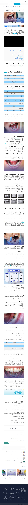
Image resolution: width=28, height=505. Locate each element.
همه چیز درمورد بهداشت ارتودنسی (18, 393)
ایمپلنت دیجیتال (5, 499)
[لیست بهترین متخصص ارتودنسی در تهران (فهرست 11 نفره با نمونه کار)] (24, 452)
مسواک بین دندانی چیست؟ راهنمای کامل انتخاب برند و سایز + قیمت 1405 (21, 478)
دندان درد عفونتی (5, 498)
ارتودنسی (19, 6)
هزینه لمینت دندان (17, 489)
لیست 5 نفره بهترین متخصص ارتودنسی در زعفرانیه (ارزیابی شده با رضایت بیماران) (11, 478)
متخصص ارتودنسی (11, 499)
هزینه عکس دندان (17, 497)
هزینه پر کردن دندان (17, 496)
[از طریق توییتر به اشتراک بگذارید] (16, 428)
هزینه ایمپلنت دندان (17, 490)
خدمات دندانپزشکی (22, 6)
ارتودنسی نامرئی (15, 33)
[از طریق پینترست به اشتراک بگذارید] (12, 428)
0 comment (7, 10)
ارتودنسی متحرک (17, 138)
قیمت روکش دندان (17, 491)
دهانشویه (16, 298)
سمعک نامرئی (12, 500)
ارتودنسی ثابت (5, 72)
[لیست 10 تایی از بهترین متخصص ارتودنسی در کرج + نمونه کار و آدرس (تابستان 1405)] (24, 461)
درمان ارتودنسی (18, 65)
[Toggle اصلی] (25, 1)
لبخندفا (25, 6)
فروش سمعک (5, 500)
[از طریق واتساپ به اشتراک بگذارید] (17, 428)
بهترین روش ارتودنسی (11, 496)
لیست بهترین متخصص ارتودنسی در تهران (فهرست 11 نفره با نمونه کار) (14, 451)
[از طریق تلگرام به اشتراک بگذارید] (10, 428)
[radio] (16, 420)
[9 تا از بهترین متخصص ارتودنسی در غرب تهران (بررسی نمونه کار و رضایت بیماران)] (24, 455)
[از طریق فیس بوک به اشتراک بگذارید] (14, 428)
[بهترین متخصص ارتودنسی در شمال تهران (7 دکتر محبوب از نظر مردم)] (24, 458)
